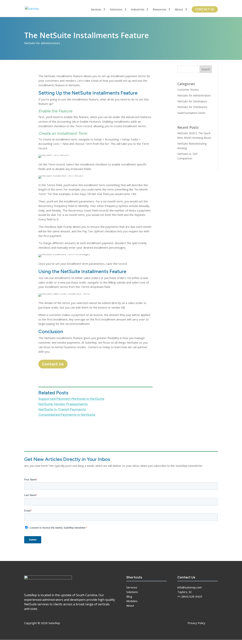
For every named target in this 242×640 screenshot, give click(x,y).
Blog (129, 596)
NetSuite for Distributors (192, 107)
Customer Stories (188, 89)
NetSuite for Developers (192, 101)
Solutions (116, 9)
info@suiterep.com (189, 587)
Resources (159, 9)
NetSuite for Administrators (42, 43)
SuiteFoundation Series (191, 113)
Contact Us (204, 9)
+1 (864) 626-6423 (189, 596)
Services (96, 9)
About (179, 9)
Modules (131, 601)
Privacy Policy (196, 623)
